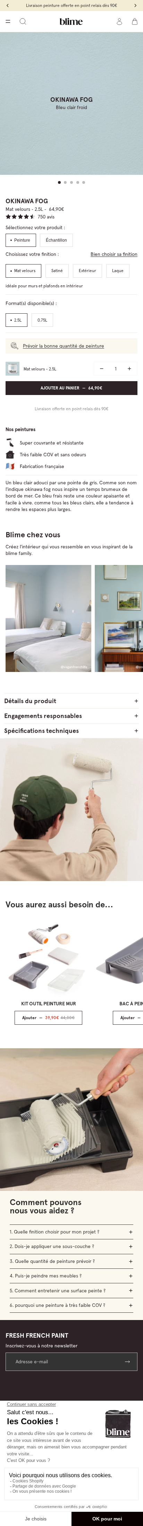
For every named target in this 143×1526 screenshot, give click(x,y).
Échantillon (56, 240)
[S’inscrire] (128, 1362)
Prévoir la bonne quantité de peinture (63, 346)
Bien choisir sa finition (114, 254)
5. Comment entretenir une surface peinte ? (58, 1290)
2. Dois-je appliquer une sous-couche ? (52, 1246)
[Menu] (8, 21)
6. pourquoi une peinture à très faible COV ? (57, 1305)
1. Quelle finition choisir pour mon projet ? (54, 1232)
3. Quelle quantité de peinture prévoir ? (52, 1261)
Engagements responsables (43, 715)
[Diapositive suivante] (131, 618)
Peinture (22, 240)
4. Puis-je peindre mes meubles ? (46, 1276)
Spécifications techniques (41, 730)
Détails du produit (30, 700)
